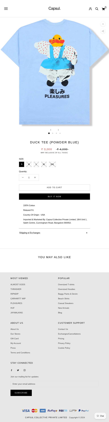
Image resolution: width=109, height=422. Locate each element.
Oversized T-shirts (66, 284)
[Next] (58, 130)
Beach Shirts (63, 298)
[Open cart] (103, 9)
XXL (52, 164)
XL (44, 164)
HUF (13, 308)
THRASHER (16, 289)
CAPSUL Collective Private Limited (47, 417)
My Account (16, 343)
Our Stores (15, 334)
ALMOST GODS (18, 284)
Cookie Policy (64, 348)
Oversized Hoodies (66, 289)
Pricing (61, 338)
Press (13, 348)
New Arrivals (63, 308)
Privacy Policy (64, 343)
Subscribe (21, 393)
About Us (15, 329)
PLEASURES (16, 303)
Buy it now (54, 197)
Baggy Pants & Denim (68, 294)
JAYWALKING (17, 312)
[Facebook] (11, 370)
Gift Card (15, 338)
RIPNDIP (14, 294)
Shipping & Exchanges (29, 233)
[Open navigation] (6, 8)
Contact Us (63, 329)
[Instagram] (18, 370)
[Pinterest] (25, 370)
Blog (60, 312)
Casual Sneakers (65, 303)
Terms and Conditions (20, 352)
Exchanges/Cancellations (69, 334)
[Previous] (50, 130)
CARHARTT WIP (18, 298)
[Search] (96, 8)
